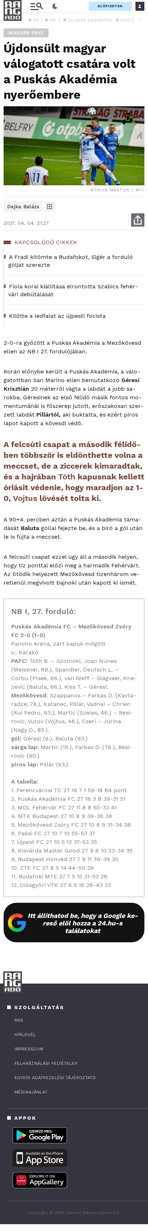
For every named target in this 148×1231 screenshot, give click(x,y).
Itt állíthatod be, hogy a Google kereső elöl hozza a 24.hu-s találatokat (83, 923)
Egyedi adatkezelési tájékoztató (55, 1077)
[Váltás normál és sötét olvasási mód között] (55, 6)
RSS (18, 1020)
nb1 (37, 20)
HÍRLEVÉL (25, 1034)
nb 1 (55, 20)
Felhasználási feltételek (46, 1063)
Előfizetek (110, 6)
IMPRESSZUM (28, 1048)
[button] (139, 19)
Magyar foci (26, 33)
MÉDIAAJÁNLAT (30, 1092)
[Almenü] (36, 6)
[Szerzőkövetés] (49, 206)
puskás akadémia (90, 20)
